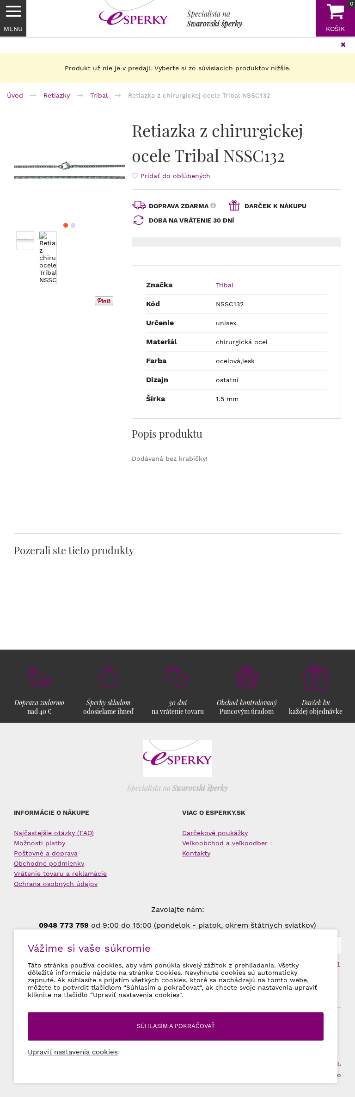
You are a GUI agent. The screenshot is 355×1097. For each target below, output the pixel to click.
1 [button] (65, 225)
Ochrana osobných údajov (56, 883)
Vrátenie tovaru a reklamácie (60, 873)
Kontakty (196, 853)
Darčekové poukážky (215, 833)
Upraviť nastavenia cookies (73, 1052)
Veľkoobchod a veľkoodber (225, 843)
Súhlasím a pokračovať (176, 1026)
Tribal (224, 285)
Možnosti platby (39, 843)
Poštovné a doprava (46, 853)
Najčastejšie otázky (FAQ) (54, 833)
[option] (69, 173)
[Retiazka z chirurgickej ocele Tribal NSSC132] (69, 173)
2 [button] (73, 225)
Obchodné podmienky (49, 863)
